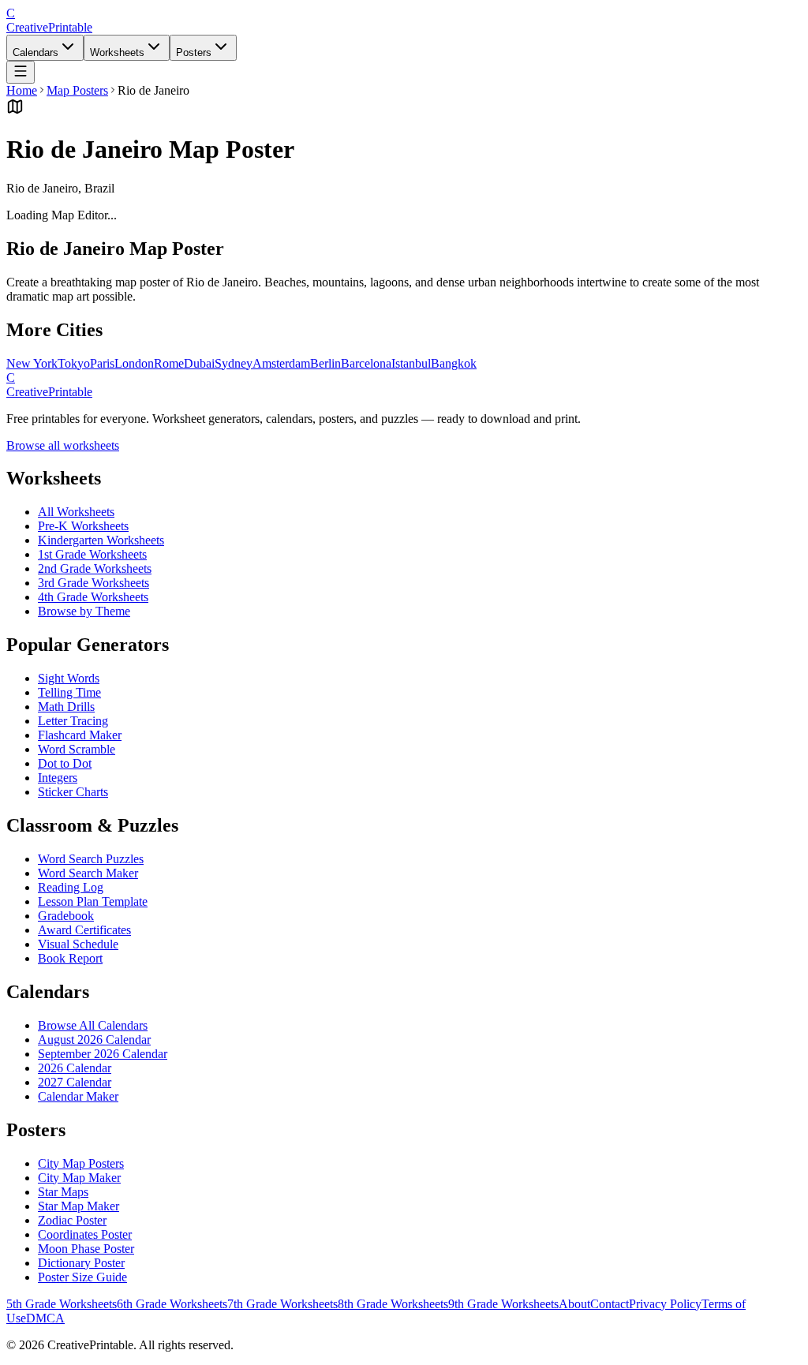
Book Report (70, 958)
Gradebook (66, 915)
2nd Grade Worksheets (95, 568)
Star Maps (63, 1192)
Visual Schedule (78, 944)
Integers (57, 777)
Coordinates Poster (85, 1234)
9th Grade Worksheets (503, 1304)
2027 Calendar (74, 1082)
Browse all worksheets (62, 445)
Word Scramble (76, 749)
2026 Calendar (74, 1068)
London (134, 363)
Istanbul (411, 363)
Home (21, 90)
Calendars (35, 52)
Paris (102, 363)
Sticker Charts (73, 791)
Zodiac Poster (72, 1220)
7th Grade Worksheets (282, 1304)
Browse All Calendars (93, 1025)
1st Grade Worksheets (92, 554)
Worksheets (117, 52)
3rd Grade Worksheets (93, 582)
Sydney (233, 363)
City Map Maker (79, 1177)
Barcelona (366, 363)
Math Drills (66, 706)
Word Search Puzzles (91, 859)
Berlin (325, 363)
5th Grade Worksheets (61, 1304)
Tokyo (74, 363)
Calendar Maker (78, 1096)
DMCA (45, 1318)
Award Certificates (84, 930)
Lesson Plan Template (93, 901)
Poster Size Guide (82, 1277)
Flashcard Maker (80, 735)
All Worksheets (76, 511)
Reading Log (70, 887)
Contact (609, 1304)
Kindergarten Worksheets (101, 540)
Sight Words (68, 678)
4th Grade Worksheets (93, 597)
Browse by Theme (84, 611)
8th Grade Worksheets (393, 1304)
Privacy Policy (665, 1304)
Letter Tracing (73, 720)
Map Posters (77, 90)
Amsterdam (281, 363)
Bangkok (454, 363)
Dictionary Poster (81, 1263)
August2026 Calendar (94, 1039)
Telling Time (69, 692)
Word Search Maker (88, 873)
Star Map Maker (78, 1206)
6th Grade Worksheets (172, 1304)
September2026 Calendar (102, 1053)
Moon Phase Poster (86, 1248)
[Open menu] (20, 72)
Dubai (199, 363)
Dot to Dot (65, 763)
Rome (169, 363)
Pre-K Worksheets (83, 526)
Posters (193, 52)
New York (32, 363)
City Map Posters (81, 1163)
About (574, 1304)
